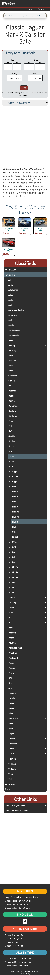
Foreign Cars (24, 16)
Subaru (11, 738)
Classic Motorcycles (14, 945)
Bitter (10, 355)
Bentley (11, 345)
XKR (14, 592)
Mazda (11, 637)
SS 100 (15, 537)
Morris (11, 673)
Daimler (11, 396)
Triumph (12, 759)
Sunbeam (12, 743)
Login (30, 9)
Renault (11, 708)
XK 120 (15, 567)
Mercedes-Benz (15, 648)
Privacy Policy (25, 974)
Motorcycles (10, 784)
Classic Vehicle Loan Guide (17, 907)
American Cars (10, 269)
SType (15, 542)
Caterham (12, 375)
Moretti (11, 663)
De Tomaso (13, 406)
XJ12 (14, 547)
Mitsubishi (12, 653)
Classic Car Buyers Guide (15, 805)
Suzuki (11, 748)
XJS (13, 562)
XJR (13, 557)
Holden (11, 441)
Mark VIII (16, 517)
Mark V (15, 506)
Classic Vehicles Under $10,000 (19, 962)
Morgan (11, 668)
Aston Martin (13, 315)
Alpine (11, 300)
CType (14, 471)
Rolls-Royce (13, 718)
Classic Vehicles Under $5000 (18, 958)
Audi (10, 320)
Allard (10, 295)
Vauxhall (12, 764)
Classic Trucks (11, 942)
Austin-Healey (14, 330)
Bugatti (11, 370)
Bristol (11, 365)
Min (8, 62)
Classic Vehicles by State (16, 965)
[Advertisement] (25, 136)
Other (14, 532)
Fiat (10, 426)
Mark (14, 527)
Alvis (10, 305)
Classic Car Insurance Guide (18, 904)
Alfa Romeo (13, 290)
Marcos (11, 627)
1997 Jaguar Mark (24, 229)
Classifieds (14, 16)
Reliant (11, 703)
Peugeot (12, 693)
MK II (14, 486)
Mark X (39, 16)
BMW (10, 340)
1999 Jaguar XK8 (8, 250)
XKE (13, 587)
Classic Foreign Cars (14, 938)
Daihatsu (12, 391)
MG (9, 617)
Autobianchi (13, 335)
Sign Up (41, 9)
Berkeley (12, 350)
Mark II (15, 491)
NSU (10, 678)
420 (13, 466)
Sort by (14, 74)
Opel (10, 688)
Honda (11, 446)
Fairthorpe (12, 416)
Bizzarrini (12, 360)
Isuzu (10, 451)
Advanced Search (30, 93)
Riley (10, 713)
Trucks (7, 789)
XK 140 (15, 572)
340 (13, 461)
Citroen (11, 380)
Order (35, 74)
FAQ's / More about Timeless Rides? (21, 897)
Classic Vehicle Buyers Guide (18, 900)
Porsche (11, 698)
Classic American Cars (15, 935)
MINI (10, 622)
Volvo (10, 774)
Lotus (10, 612)
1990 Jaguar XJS (40, 229)
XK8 (13, 582)
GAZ (10, 431)
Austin (11, 325)
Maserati (12, 632)
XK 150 (15, 577)
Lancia (11, 607)
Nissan (11, 683)
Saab (10, 728)
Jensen (11, 597)
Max (17, 62)
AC (9, 280)
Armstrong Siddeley (16, 310)
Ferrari (11, 421)
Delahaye (12, 411)
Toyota (11, 753)
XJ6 (13, 552)
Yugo (10, 779)
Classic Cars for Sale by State (17, 810)
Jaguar (32, 16)
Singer (11, 733)
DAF (10, 385)
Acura (10, 285)
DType (15, 476)
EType (14, 481)
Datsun (11, 401)
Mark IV (15, 496)
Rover (10, 723)
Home (7, 16)
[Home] (9, 3)
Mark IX (15, 501)
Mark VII (15, 511)
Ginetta (11, 436)
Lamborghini (13, 602)
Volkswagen (13, 769)
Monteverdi (13, 658)
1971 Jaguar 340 (8, 229)
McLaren (12, 643)
